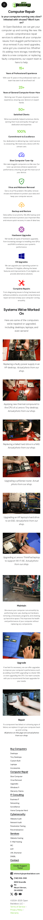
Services (14, 833)
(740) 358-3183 (20, 878)
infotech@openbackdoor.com (27, 873)
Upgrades (14, 784)
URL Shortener (16, 853)
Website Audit (16, 819)
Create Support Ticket (20, 867)
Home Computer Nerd (19, 810)
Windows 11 (14, 787)
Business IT (14, 799)
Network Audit (16, 822)
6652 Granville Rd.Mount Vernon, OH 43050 (20, 886)
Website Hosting (16, 838)
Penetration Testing (18, 826)
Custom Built (15, 761)
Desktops (14, 753)
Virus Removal (16, 780)
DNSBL (13, 856)
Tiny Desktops (16, 757)
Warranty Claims (17, 791)
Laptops (13, 764)
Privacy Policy (16, 909)
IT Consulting (17, 794)
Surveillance (15, 807)
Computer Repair (19, 771)
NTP (12, 849)
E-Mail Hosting (16, 842)
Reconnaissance (16, 830)
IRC (11, 845)
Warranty (14, 913)
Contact (14, 860)
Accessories (15, 768)
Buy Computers (18, 748)
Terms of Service (17, 906)
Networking (14, 803)
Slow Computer (16, 776)
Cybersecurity (17, 814)
